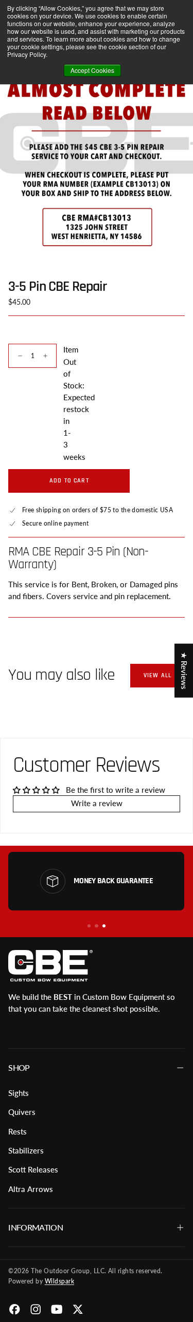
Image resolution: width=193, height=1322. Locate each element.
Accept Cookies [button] (92, 70)
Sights (18, 1093)
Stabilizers (26, 1150)
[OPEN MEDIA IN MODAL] (179, 241)
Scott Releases (33, 1169)
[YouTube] (56, 1309)
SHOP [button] (18, 1067)
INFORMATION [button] (35, 1227)
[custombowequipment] (50, 965)
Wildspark (59, 1281)
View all (158, 675)
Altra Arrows (30, 1189)
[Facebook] (14, 1309)
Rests (17, 1131)
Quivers (22, 1112)
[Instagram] (35, 1309)
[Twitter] (78, 1309)
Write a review (96, 803)
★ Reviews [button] (184, 670)
